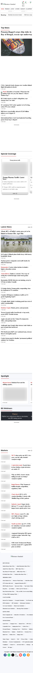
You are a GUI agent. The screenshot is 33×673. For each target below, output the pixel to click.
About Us (13, 639)
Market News (22, 623)
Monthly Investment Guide (15, 15)
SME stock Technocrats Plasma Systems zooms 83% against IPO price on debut (21, 545)
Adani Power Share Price (8, 569)
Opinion (13, 632)
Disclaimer (5, 642)
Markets (22, 8)
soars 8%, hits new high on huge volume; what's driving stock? (20, 516)
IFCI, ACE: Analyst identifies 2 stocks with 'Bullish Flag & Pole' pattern (20, 496)
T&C (18, 639)
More (29, 227)
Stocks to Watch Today (18, 580)
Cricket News (25, 626)
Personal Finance (6, 629)
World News (24, 629)
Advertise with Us (21, 644)
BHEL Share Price (21, 571)
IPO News (29, 623)
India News (5, 634)
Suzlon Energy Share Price (9, 566)
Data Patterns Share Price (8, 591)
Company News (13, 623)
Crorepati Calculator (19, 600)
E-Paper (17, 8)
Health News (20, 632)
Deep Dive (5, 588)
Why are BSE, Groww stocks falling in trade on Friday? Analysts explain (20, 477)
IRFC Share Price (20, 569)
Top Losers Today (19, 586)
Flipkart (15, 414)
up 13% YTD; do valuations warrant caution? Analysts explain (21, 526)
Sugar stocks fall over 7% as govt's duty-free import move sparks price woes (20, 506)
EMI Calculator (6, 603)
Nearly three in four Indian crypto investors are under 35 (21, 467)
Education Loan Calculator (9, 608)
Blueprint (29, 8)
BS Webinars (6, 408)
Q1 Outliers (11, 588)
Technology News (16, 629)
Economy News (28, 632)
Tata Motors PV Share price (9, 571)
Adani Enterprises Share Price (23, 566)
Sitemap (28, 644)
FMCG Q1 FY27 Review (21, 588)
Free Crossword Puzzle (8, 617)
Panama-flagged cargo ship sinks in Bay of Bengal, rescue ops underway (16, 33)
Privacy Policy (24, 639)
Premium (7, 8)
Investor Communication (14, 642)
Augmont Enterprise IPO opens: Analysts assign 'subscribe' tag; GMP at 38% (21, 535)
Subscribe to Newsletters (19, 614)
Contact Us (12, 644)
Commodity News (7, 626)
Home (2, 8)
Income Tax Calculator (8, 600)
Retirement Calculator (25, 603)
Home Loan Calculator (19, 605)
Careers (4, 647)
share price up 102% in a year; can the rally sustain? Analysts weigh (21, 457)
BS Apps (10, 647)
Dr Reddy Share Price (7, 574)
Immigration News (16, 626)
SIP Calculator (15, 603)
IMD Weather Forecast (8, 586)
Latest (12, 8)
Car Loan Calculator (7, 605)
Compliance (5, 644)
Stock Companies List (7, 614)
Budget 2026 (20, 634)
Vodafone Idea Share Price (20, 574)
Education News (6, 632)
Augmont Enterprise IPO (20, 583)
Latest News (6, 227)
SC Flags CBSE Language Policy (10, 594)
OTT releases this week (8, 583)
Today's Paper (6, 639)
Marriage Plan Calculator (22, 608)
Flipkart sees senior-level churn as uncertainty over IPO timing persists (15, 417)
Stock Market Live (7, 580)
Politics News (12, 634)
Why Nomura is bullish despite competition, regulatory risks (20, 486)
